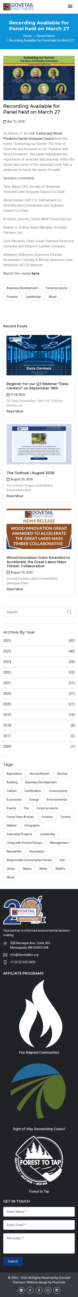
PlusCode (58, 1282)
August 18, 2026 (21, 572)
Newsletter (14, 851)
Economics (14, 799)
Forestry (12, 296)
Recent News (46, 36)
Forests (66, 817)
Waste (27, 868)
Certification (32, 791)
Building (12, 782)
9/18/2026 (17, 394)
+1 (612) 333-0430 (23, 962)
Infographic (32, 825)
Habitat (12, 825)
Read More (14, 411)
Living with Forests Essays (24, 842)
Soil (62, 860)
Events (11, 808)
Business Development (22, 288)
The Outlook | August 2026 (30, 473)
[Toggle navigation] (70, 6)
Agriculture (14, 773)
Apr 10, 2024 (16, 121)
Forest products (56, 288)
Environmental (57, 799)
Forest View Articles (20, 817)
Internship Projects (19, 834)
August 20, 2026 (21, 479)
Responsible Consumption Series (29, 860)
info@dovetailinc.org (24, 954)
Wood (53, 296)
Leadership (33, 296)
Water (43, 868)
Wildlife (60, 868)
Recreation (36, 851)
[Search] (70, 612)
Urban (11, 868)
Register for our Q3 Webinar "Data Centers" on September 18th (37, 386)
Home (27, 36)
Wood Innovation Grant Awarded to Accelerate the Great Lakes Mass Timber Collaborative (38, 562)
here (35, 273)
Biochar (62, 773)
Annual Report (39, 773)
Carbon (12, 791)
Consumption (58, 791)
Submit (13, 1261)
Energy (34, 799)
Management (59, 842)
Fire (26, 808)
